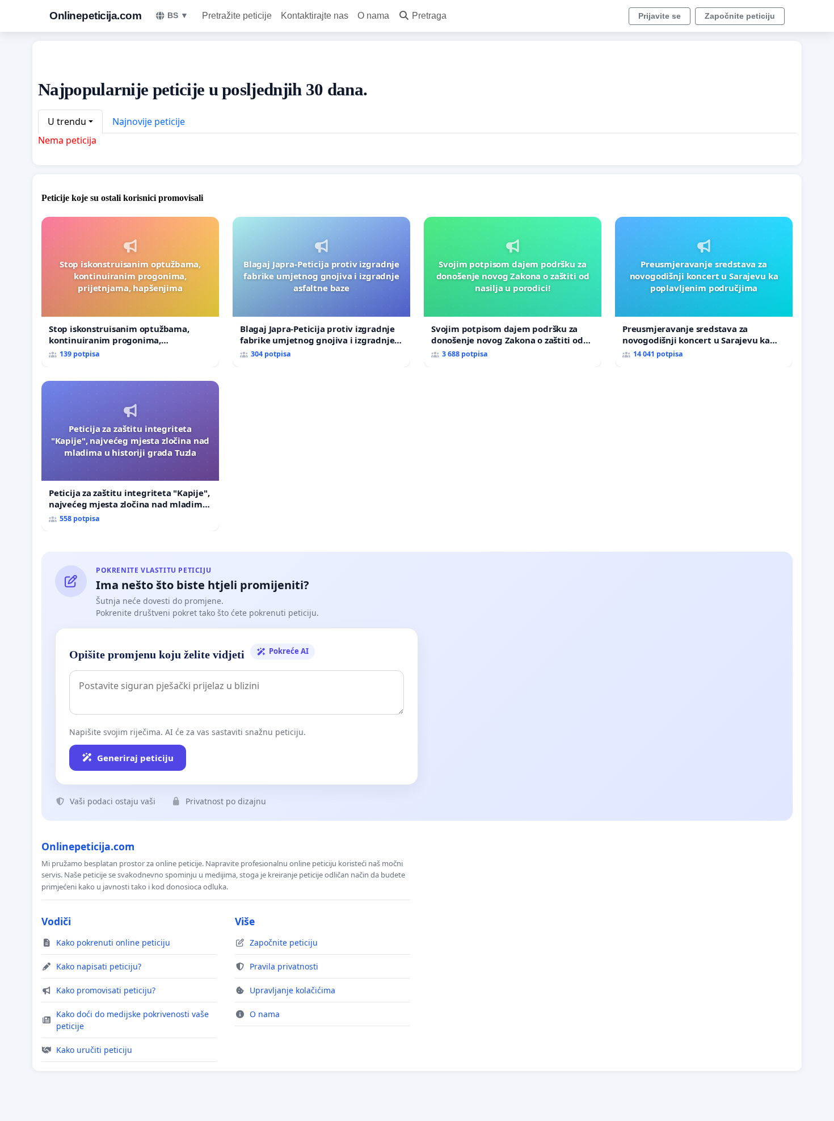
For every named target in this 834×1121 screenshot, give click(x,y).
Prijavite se (659, 15)
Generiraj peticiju (135, 757)
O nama (373, 15)
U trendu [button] (67, 121)
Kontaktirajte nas (314, 15)
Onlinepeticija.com (95, 16)
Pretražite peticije (237, 15)
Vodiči (56, 921)
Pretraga (429, 15)
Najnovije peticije (148, 121)
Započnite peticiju (740, 15)
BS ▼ (177, 15)
